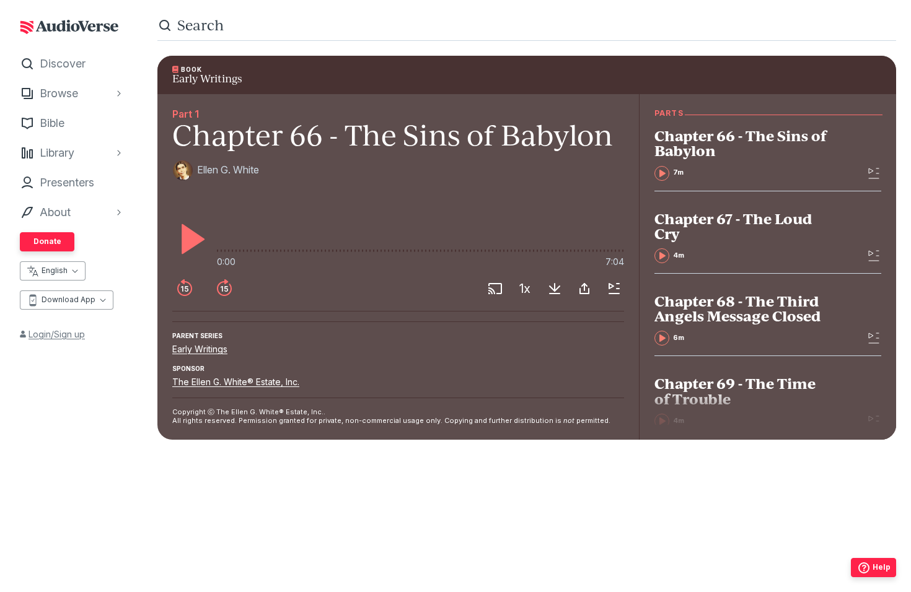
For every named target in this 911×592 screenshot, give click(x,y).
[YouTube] (554, 553)
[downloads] (555, 288)
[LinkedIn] (581, 553)
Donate (47, 241)
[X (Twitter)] (527, 553)
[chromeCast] (495, 288)
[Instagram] (499, 553)
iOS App (490, 577)
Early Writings (199, 349)
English (55, 270)
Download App (68, 299)
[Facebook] (472, 553)
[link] (742, 154)
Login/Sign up (57, 334)
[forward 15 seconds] (224, 288)
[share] (584, 288)
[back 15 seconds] (184, 288)
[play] (189, 239)
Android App (569, 577)
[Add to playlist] (614, 288)
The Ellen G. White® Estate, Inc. (235, 382)
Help (882, 567)
